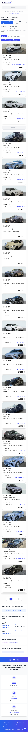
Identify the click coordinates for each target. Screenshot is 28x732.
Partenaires (7, 724)
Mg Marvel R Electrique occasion (14, 610)
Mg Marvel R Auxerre (6, 633)
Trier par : (10, 36)
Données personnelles (20, 724)
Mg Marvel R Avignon (19, 630)
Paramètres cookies (7, 726)
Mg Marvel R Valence (6, 627)
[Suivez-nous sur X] (17, 660)
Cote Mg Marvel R (6, 651)
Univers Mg (5, 642)
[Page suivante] (19, 599)
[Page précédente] (8, 599)
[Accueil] (5, 11)
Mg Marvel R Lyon (5, 625)
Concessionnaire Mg (13, 642)
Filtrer (5, 36)
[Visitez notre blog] (10, 660)
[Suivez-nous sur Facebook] (14, 660)
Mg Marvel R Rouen (18, 624)
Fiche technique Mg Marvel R (17, 651)
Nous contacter (7, 722)
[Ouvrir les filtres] (25, 729)
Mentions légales (20, 722)
